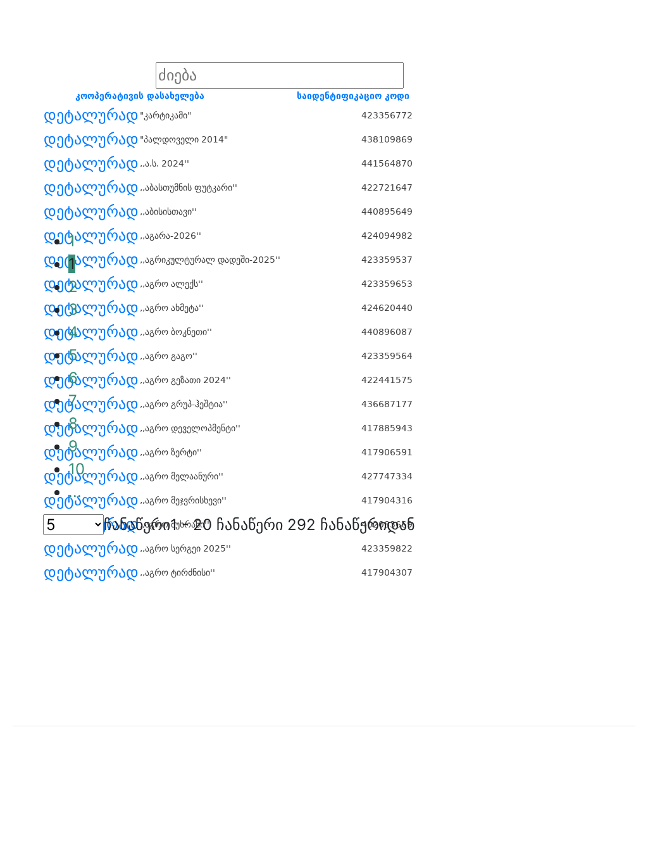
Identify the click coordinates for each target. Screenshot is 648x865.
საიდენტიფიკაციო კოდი (353, 96)
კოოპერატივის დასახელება (139, 96)
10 (76, 469)
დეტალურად (91, 115)
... (75, 492)
